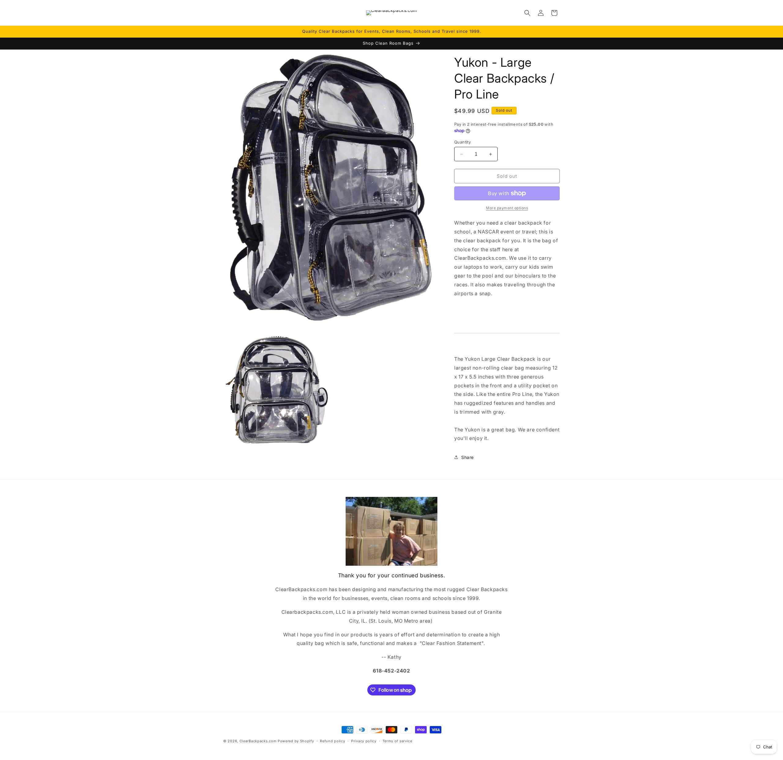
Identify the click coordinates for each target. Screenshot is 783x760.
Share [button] (467, 457)
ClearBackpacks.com (258, 741)
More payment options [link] (507, 208)
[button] (527, 13)
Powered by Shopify (296, 741)
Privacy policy (364, 741)
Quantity (462, 142)
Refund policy (332, 741)
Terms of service (397, 741)
